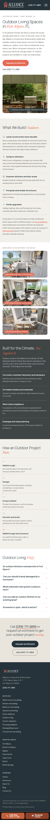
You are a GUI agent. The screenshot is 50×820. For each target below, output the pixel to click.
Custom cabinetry (9, 721)
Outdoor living (8, 718)
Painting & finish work (10, 728)
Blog (4, 787)
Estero (5, 761)
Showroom (7, 780)
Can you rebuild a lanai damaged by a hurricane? (21, 578)
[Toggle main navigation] (46, 5)
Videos (5, 777)
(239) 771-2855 (34, 5)
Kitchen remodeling (10, 704)
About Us (6, 784)
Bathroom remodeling (11, 707)
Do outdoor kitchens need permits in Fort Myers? (23, 568)
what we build (8, 231)
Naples (5, 751)
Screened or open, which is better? (20, 607)
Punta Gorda (7, 754)
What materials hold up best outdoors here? (21, 588)
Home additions (9, 714)
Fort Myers (7, 744)
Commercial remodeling (12, 732)
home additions (41, 222)
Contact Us (7, 791)
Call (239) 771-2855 (11, 69)
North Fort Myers (9, 747)
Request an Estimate (15, 63)
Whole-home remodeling (12, 700)
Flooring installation (10, 725)
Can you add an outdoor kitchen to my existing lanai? (21, 598)
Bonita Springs (8, 765)
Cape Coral (7, 758)
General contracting (10, 711)
